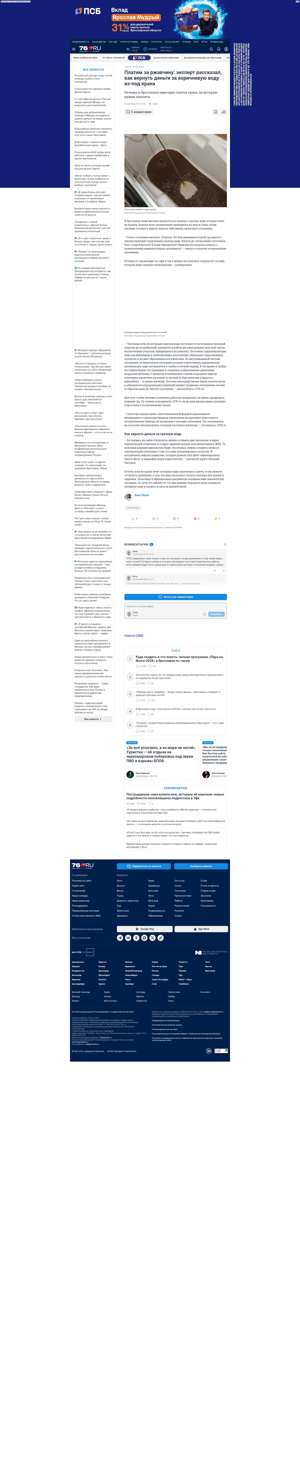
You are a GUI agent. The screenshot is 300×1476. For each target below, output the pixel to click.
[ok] (136, 938)
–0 (223, 570)
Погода (113, 42)
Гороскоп (156, 42)
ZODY (196, 42)
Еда (119, 905)
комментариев (141, 111)
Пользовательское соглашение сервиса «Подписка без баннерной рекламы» (186, 1034)
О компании (78, 890)
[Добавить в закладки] (215, 112)
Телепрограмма (129, 42)
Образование (155, 915)
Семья (178, 915)
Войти (135, 615)
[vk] (128, 938)
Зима (151, 880)
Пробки (186, 42)
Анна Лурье (141, 495)
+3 (214, 570)
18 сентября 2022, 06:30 (135, 104)
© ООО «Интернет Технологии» (121, 1051)
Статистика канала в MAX (86, 915)
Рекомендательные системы (164, 1029)
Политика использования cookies (167, 1025)
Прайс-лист (78, 885)
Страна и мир (208, 890)
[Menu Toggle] (74, 49)
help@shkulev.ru (92, 1044)
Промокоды (216, 42)
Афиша (144, 42)
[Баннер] (139, 57)
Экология (206, 895)
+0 (214, 589)
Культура (153, 890)
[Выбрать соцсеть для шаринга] (224, 112)
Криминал (154, 885)
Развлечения (182, 905)
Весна (120, 890)
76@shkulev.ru (105, 1038)
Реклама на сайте (81, 880)
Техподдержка (80, 905)
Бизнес (121, 885)
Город (120, 895)
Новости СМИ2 (133, 635)
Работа (178, 900)
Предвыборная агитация (85, 910)
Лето (151, 895)
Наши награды (80, 895)
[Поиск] (211, 49)
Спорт (204, 880)
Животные (123, 910)
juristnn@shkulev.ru (80, 1042)
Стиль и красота (210, 885)
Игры (204, 42)
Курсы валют (172, 42)
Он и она (179, 880)
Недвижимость (81, 42)
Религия (179, 910)
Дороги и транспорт (128, 900)
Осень (178, 885)
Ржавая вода (133, 508)
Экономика (207, 900)
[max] (144, 938)
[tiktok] (161, 938)
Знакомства (99, 42)
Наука (151, 905)
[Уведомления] (218, 49)
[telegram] (120, 938)
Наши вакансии (80, 900)
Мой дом (153, 900)
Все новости (93, 69)
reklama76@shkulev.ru (213, 1012)
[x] (152, 938)
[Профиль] (226, 49)
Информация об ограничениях (165, 1021)
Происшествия (183, 895)
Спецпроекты (208, 905)
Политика (180, 890)
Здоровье (122, 915)
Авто (119, 880)
